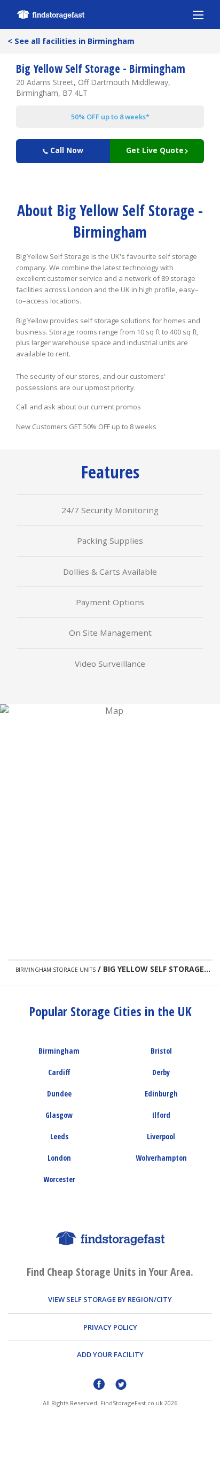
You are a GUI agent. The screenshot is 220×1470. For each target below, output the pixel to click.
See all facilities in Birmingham (71, 41)
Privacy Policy (110, 1327)
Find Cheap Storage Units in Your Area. (110, 1272)
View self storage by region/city (110, 1299)
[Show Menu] (198, 14)
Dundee (59, 1093)
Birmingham (59, 1051)
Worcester (59, 1179)
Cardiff (59, 1072)
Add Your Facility (110, 1354)
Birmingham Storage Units (55, 969)
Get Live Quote (155, 150)
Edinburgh (161, 1093)
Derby (161, 1072)
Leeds (59, 1136)
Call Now (65, 150)
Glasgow (59, 1115)
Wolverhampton (161, 1158)
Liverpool (161, 1136)
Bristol (161, 1051)
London (59, 1158)
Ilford (161, 1115)
